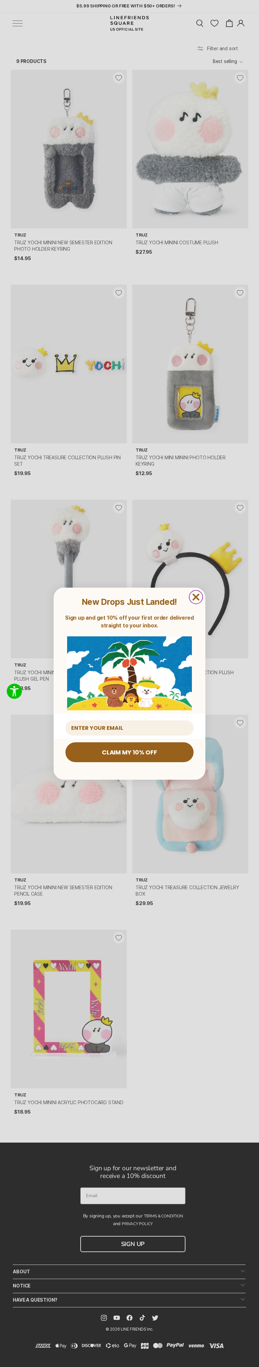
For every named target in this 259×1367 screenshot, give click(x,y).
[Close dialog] (196, 597)
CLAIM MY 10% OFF (129, 752)
